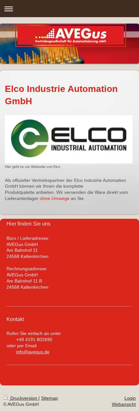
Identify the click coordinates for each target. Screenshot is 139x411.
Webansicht (124, 404)
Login (130, 398)
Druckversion (23, 398)
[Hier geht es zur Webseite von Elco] (69, 139)
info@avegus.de (32, 351)
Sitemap (49, 398)
